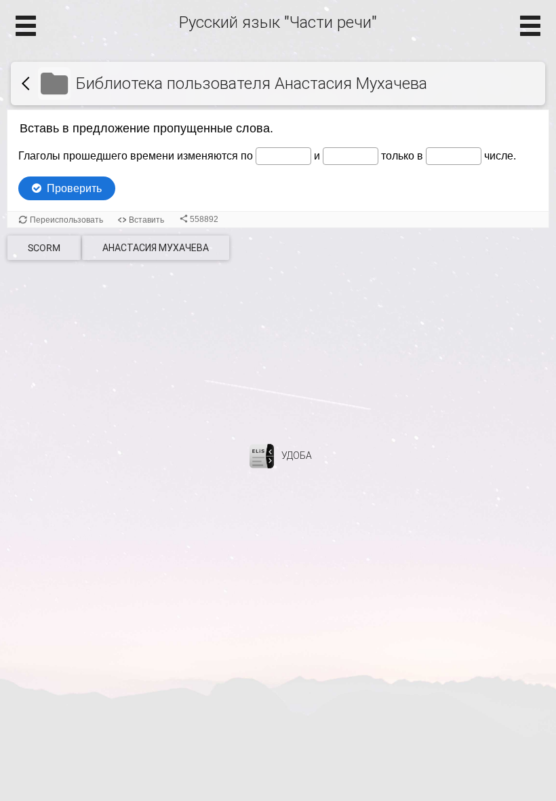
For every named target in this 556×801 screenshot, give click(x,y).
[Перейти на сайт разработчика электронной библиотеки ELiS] (262, 455)
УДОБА (296, 455)
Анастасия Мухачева (155, 247)
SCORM (44, 247)
